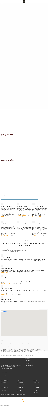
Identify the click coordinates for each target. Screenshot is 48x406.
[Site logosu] (24, 1)
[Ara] (47, 1)
